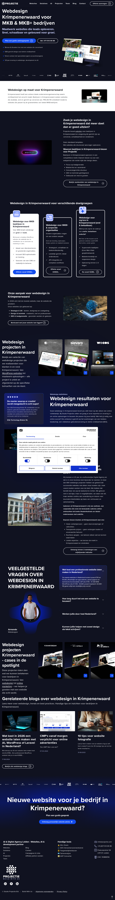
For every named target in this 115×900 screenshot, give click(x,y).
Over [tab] (84, 436)
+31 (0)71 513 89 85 (105, 846)
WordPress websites (12, 373)
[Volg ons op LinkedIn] (17, 884)
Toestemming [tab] (30, 436)
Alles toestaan (83, 468)
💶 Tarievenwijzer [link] (64, 853)
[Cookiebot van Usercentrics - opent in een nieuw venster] (88, 430)
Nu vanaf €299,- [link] (88, 272)
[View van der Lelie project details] (50, 357)
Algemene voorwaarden (44, 891)
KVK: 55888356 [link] (104, 857)
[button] (85, 183)
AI (51, 3)
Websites (33, 3)
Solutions (44, 3)
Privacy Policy (62, 891)
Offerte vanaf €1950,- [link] (24, 272)
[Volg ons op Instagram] (5, 884)
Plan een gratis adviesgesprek (17, 41)
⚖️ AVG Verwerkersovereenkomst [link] (70, 848)
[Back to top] (112, 897)
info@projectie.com (105, 842)
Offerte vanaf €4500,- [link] (56, 270)
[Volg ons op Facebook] (11, 884)
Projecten (59, 3)
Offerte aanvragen (100, 3)
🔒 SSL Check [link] (63, 845)
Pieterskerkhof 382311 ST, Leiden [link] (104, 851)
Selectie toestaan (57, 468)
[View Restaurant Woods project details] (103, 357)
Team (68, 3)
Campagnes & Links (33, 853)
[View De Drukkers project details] (103, 660)
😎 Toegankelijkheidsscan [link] (67, 850)
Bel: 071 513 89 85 (47, 41)
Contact (82, 3)
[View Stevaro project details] (77, 357)
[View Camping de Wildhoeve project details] (77, 660)
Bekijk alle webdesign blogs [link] (16, 766)
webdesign (7, 683)
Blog (74, 3)
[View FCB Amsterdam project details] (50, 660)
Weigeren (32, 468)
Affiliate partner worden (34, 856)
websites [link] (78, 131)
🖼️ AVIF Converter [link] (65, 856)
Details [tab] (57, 436)
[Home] (10, 3)
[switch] (47, 460)
